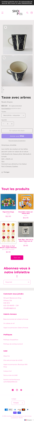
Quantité (4, 120)
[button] (2, 13)
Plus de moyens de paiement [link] (17, 140)
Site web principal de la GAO (12, 360)
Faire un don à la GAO (10, 375)
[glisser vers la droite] (2, 92)
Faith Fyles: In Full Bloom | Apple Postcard (8, 246)
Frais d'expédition (6, 108)
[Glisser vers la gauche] (2, 88)
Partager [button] (7, 172)
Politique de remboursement (13, 344)
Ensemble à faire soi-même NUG (25, 212)
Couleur (3, 111)
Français (16, 403)
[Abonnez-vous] (28, 282)
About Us (6, 356)
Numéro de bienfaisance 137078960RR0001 (11, 381)
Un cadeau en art (9, 323)
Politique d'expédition (10, 340)
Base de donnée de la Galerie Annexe (15, 319)
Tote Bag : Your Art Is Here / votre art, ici (25, 240)
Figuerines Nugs (8, 212)
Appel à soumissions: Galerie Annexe (15, 327)
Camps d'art (7, 371)
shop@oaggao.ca (9, 308)
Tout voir (17, 257)
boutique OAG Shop (12, 416)
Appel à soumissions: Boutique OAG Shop (15, 366)
